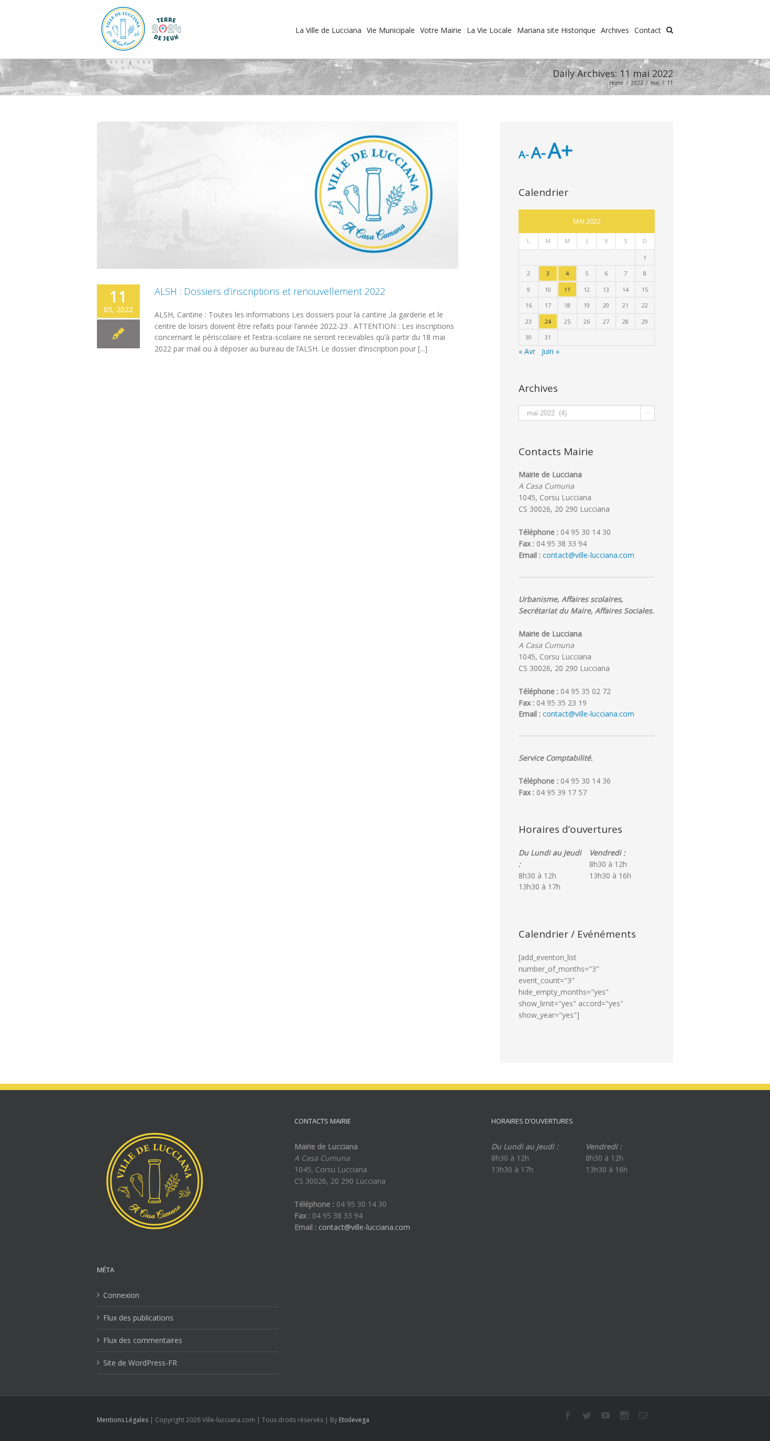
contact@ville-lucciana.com (588, 555)
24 (548, 321)
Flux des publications (138, 1318)
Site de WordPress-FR (140, 1363)
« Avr (527, 351)
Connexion (121, 1295)
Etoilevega (354, 1419)
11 (567, 289)
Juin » (550, 351)
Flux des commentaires (142, 1340)
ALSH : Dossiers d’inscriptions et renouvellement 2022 (270, 291)
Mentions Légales (122, 1419)
